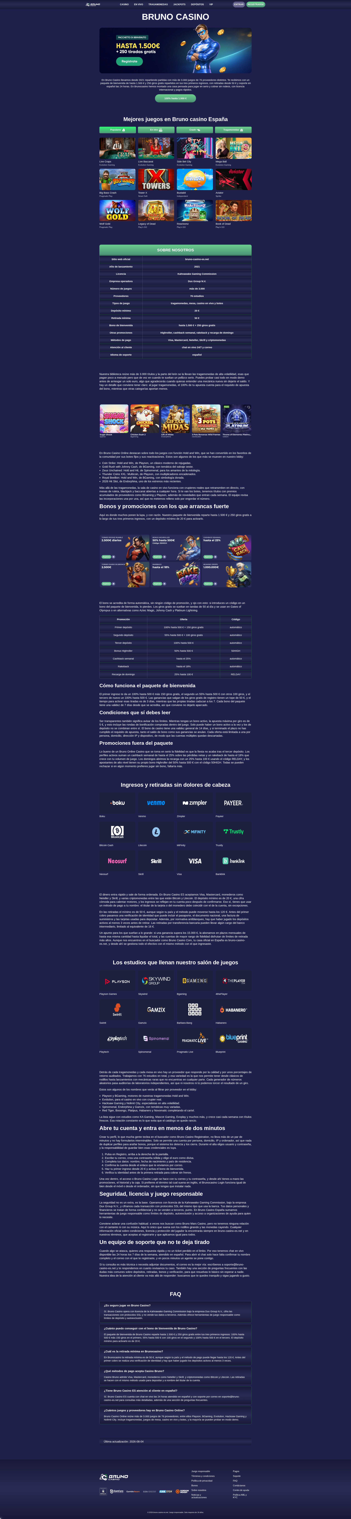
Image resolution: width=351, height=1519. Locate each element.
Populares (115, 130)
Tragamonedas (231, 130)
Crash (192, 130)
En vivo (154, 130)
